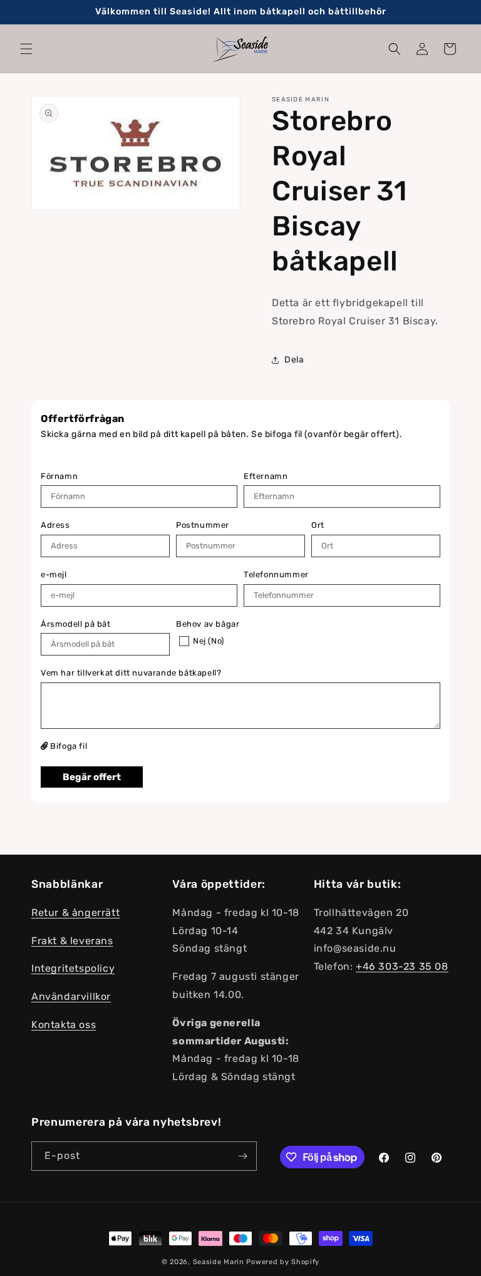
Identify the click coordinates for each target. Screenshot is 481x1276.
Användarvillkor (71, 996)
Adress (55, 525)
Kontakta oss (63, 1025)
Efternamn (265, 476)
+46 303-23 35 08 (402, 966)
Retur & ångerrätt (75, 912)
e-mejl (54, 574)
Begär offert (92, 777)
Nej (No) (208, 641)
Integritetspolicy (73, 968)
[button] (26, 49)
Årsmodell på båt (76, 624)
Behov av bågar (207, 624)
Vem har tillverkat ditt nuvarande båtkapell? (131, 672)
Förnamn (59, 476)
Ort (317, 525)
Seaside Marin (218, 1262)
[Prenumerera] (242, 1156)
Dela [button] (294, 359)
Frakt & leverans (72, 941)
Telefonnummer (276, 574)
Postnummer (202, 525)
